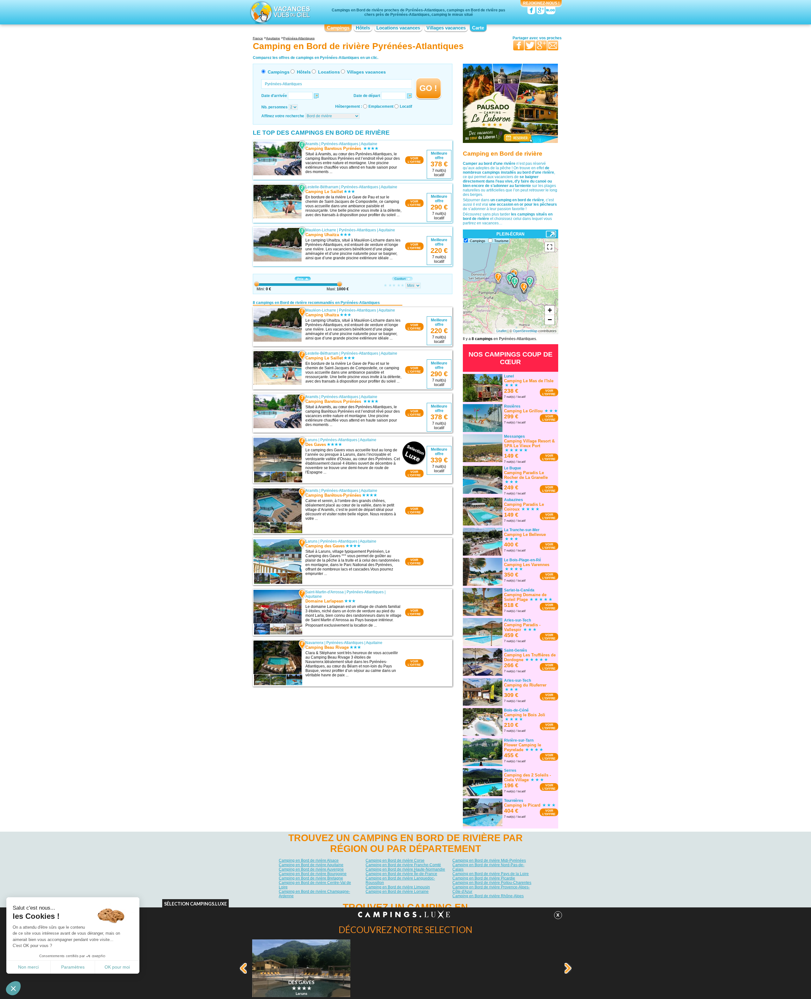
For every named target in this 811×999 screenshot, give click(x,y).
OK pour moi (117, 967)
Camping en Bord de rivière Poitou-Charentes (491, 882)
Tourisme (501, 241)
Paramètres (73, 967)
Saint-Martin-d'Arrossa (324, 592)
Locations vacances (398, 27)
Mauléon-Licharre (320, 230)
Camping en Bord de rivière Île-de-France (401, 874)
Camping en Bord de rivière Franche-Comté (403, 865)
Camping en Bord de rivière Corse (395, 860)
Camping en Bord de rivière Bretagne (311, 878)
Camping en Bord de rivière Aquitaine (311, 865)
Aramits (311, 144)
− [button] (550, 320)
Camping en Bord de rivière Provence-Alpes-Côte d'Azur (491, 889)
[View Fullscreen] (549, 247)
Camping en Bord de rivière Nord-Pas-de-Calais (488, 867)
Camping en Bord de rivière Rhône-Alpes (488, 896)
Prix (300, 278)
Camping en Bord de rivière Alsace (309, 860)
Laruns (311, 440)
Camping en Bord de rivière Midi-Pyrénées (489, 860)
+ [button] (550, 310)
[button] (13, 988)
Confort (400, 278)
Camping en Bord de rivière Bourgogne (313, 874)
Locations (329, 71)
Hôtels (363, 27)
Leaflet (501, 331)
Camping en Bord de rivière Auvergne (311, 869)
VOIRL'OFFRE (414, 160)
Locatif (406, 106)
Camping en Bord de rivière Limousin (398, 887)
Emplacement (380, 106)
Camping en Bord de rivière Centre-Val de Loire (315, 884)
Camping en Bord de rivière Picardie (483, 878)
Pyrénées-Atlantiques (339, 144)
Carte (478, 27)
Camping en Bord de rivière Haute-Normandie (405, 869)
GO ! (428, 88)
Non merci (28, 967)
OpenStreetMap (525, 331)
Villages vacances (446, 27)
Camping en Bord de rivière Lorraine (397, 891)
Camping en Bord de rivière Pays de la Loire (490, 874)
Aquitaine (369, 144)
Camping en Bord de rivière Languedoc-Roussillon (400, 880)
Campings (338, 27)
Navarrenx (314, 643)
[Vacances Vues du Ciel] (279, 12)
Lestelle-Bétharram (321, 187)
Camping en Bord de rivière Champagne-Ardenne (314, 893)
